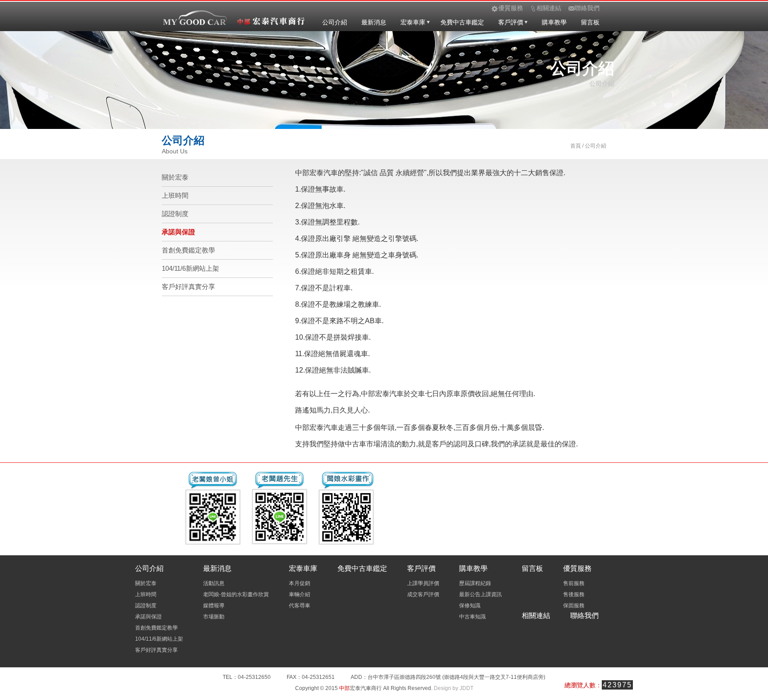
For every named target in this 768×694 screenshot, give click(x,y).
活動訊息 (213, 583)
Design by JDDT (453, 688)
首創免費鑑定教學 (188, 250)
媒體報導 (213, 605)
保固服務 (573, 605)
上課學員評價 (423, 583)
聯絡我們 (584, 615)
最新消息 (373, 22)
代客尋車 (299, 605)
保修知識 (469, 605)
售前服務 (573, 583)
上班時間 (175, 195)
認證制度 (175, 213)
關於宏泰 (175, 177)
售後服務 (573, 594)
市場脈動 (213, 617)
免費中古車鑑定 (462, 22)
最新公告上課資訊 (480, 594)
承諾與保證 (178, 232)
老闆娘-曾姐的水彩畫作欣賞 (236, 594)
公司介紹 (334, 22)
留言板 (590, 22)
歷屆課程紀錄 (475, 583)
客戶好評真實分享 (188, 286)
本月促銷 (299, 583)
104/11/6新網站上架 (190, 268)
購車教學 (554, 22)
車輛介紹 (299, 594)
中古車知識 (472, 617)
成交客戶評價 (423, 594)
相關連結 (536, 615)
